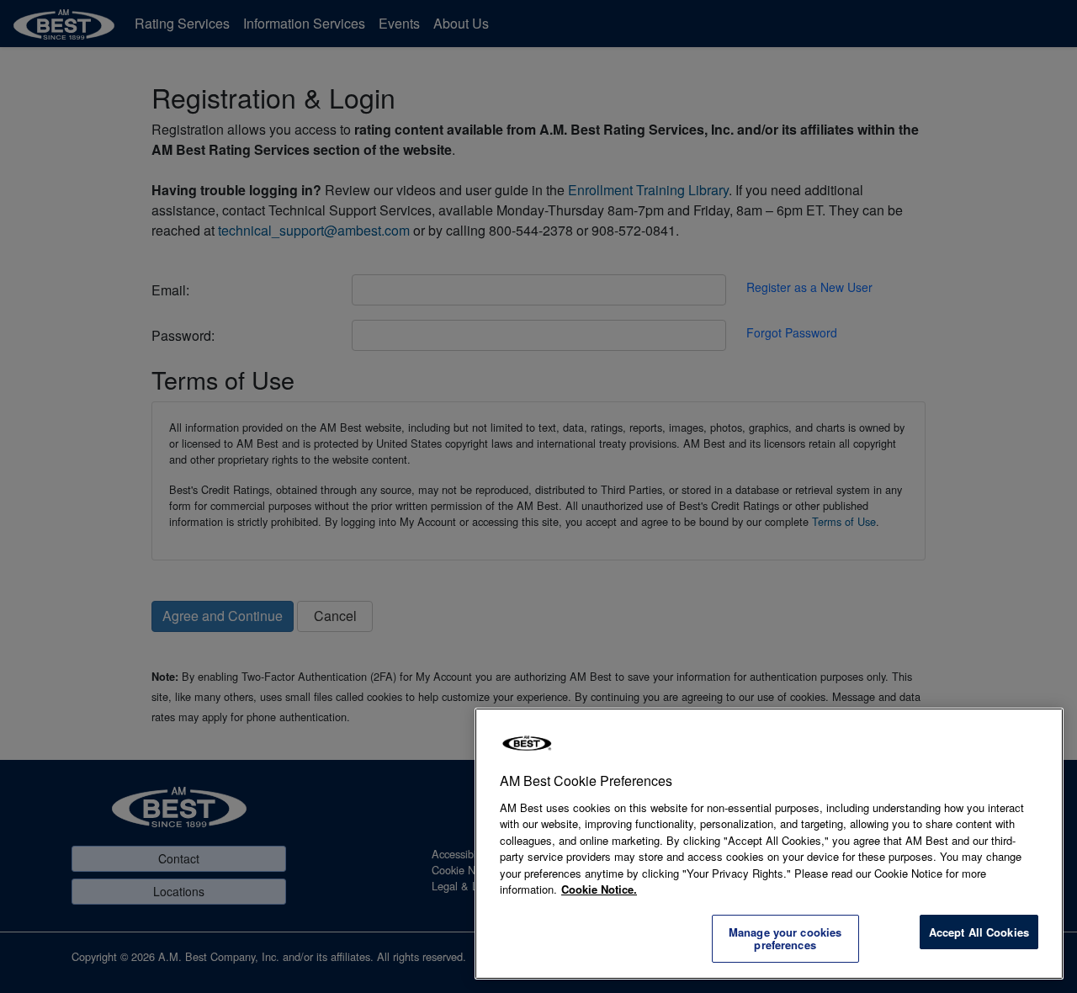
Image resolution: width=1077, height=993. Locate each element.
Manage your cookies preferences (785, 938)
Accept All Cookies (979, 932)
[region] (769, 844)
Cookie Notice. (599, 889)
